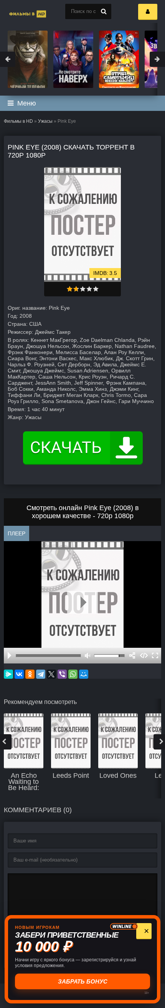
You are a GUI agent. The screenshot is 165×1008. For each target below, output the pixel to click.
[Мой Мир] (83, 674)
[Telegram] (40, 674)
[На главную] (19, 11)
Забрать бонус (83, 981)
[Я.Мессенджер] (8, 674)
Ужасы (45, 121)
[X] (51, 674)
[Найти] (103, 11)
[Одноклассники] (30, 674)
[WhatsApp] (73, 674)
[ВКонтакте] (19, 674)
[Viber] (62, 674)
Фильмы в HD (18, 121)
